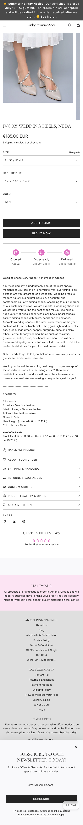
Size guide (74, 152)
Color (8, 193)
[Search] (69, 25)
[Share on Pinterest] (23, 522)
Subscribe (41, 798)
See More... (49, 16)
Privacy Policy (26, 814)
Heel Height (12, 173)
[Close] (76, 747)
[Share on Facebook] (5, 522)
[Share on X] (14, 522)
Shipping (8, 142)
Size (6, 152)
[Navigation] (4, 25)
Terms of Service (48, 814)
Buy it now (41, 233)
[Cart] (78, 25)
